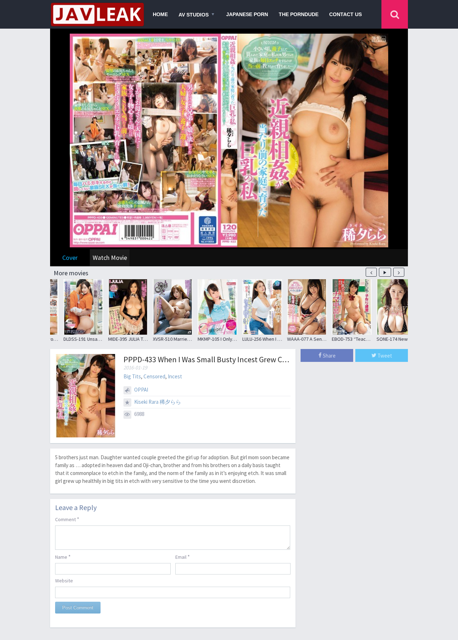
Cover (70, 257)
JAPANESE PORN (247, 14)
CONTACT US (345, 14)
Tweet (384, 355)
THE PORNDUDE (298, 14)
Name (62, 556)
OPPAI (141, 389)
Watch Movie (110, 257)
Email (182, 556)
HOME (160, 14)
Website (64, 580)
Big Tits (132, 376)
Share (329, 355)
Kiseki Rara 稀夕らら (157, 401)
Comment (67, 519)
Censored (154, 376)
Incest (175, 376)
